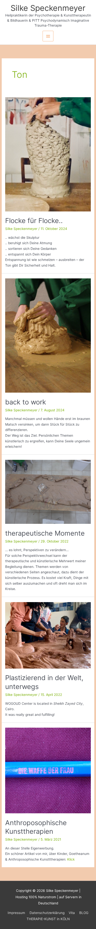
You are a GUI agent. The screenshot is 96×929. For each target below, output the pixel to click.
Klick (71, 859)
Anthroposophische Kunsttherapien (36, 827)
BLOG (83, 913)
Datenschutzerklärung (47, 913)
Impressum (16, 913)
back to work (25, 402)
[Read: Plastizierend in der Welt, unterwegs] (48, 635)
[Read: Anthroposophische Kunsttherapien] (48, 770)
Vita (72, 913)
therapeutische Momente (45, 533)
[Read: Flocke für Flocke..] (48, 154)
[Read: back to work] (48, 335)
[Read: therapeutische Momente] (48, 492)
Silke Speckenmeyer (48, 8)
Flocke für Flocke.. (34, 220)
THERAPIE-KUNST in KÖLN (48, 919)
